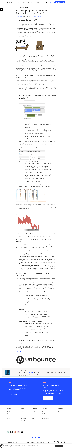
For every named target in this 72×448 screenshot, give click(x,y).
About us (33, 413)
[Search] (47, 3)
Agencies (22, 411)
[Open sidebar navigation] (1, 9)
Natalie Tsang (20, 16)
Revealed (31, 372)
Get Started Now (48, 397)
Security (27, 442)
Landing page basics (45, 418)
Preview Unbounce (14, 394)
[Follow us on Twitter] (61, 442)
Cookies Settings (50, 445)
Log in (51, 2)
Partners (33, 418)
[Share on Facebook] (1, 441)
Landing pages (9, 411)
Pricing (29, 2)
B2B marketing (23, 420)
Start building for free (60, 2)
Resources (44, 408)
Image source (19, 52)
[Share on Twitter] (1, 439)
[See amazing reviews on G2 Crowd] (64, 442)
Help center (59, 413)
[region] (36, 446)
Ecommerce (23, 413)
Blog (42, 411)
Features (8, 418)
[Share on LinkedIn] (1, 444)
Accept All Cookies (59, 445)
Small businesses (23, 418)
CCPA (44, 442)
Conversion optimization (23, 7)
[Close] (70, 446)
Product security (9, 425)
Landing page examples (46, 420)
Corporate (34, 411)
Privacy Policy (33, 442)
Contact (38, 2)
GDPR (48, 442)
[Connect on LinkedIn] (58, 442)
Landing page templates (11, 420)
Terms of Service (39, 442)
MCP (7, 413)
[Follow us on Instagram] (54, 442)
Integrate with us (45, 413)
